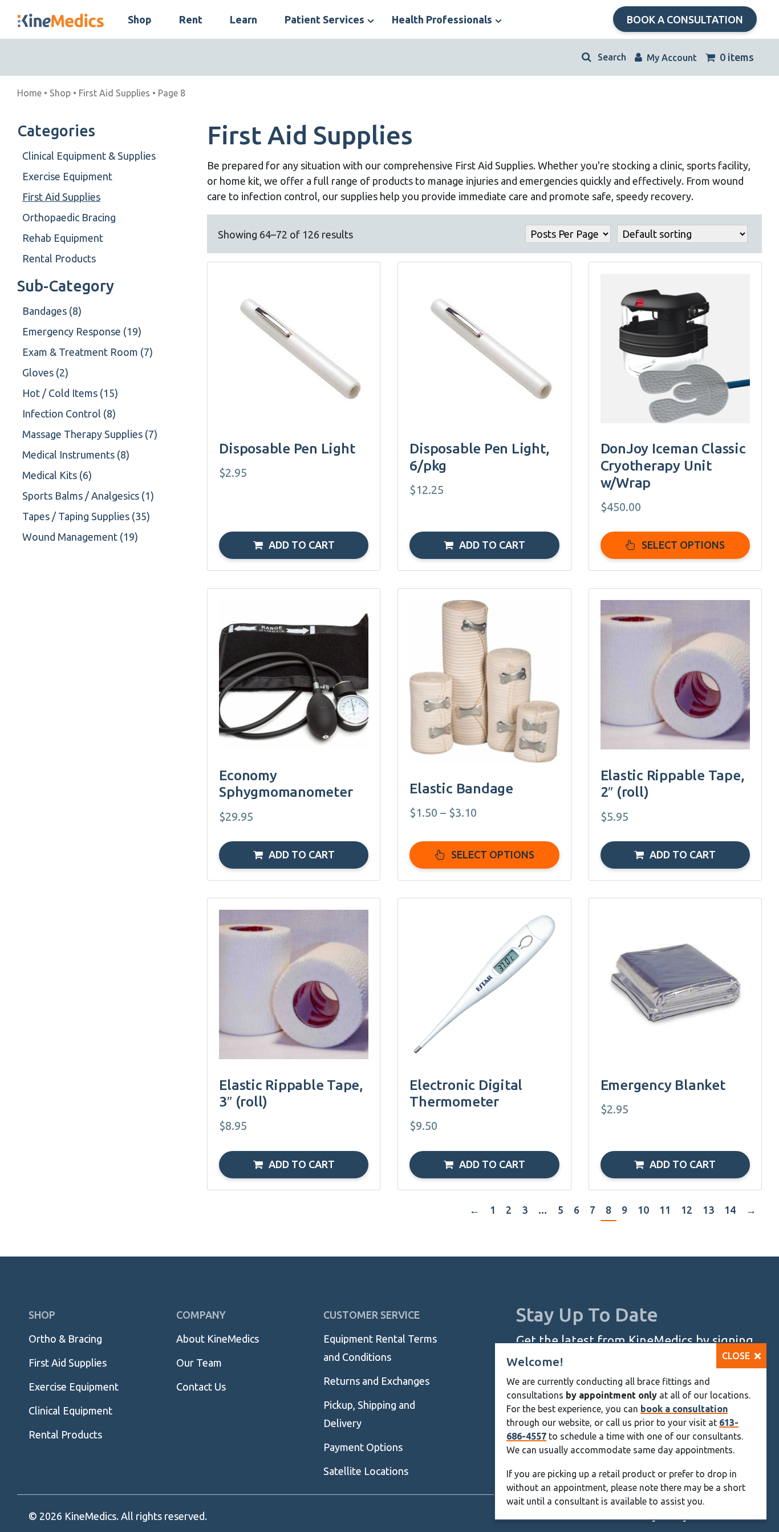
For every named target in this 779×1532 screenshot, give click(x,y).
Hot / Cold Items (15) (70, 393)
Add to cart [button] (302, 544)
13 (708, 1209)
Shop (60, 93)
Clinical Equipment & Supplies (89, 155)
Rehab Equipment (62, 238)
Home (29, 93)
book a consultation (684, 1409)
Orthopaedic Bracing (69, 217)
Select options (683, 544)
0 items (735, 57)
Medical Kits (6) (57, 475)
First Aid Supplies (114, 93)
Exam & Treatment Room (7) (87, 352)
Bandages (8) (52, 311)
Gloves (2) (45, 372)
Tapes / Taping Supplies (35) (86, 516)
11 (665, 1209)
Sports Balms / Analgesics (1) (88, 495)
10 (643, 1209)
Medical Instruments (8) (75, 454)
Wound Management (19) (80, 536)
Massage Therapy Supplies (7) (89, 434)
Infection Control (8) (69, 413)
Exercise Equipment (67, 176)
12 (686, 1209)
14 (730, 1209)
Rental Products (59, 258)
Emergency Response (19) (81, 331)
